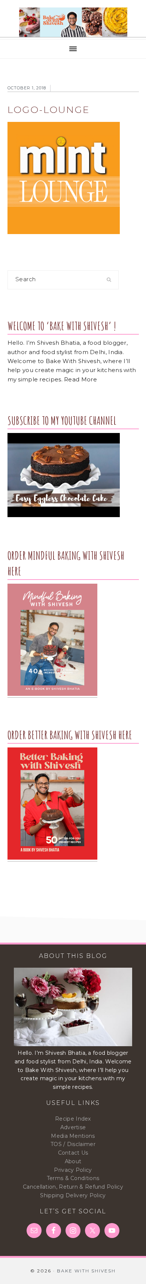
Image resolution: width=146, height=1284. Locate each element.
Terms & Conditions (73, 1178)
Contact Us (73, 1152)
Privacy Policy (73, 1170)
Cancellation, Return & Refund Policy (73, 1186)
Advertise (73, 1127)
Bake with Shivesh (73, 22)
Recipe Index (73, 1118)
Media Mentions (73, 1136)
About (73, 1161)
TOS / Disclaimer (73, 1144)
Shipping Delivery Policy (73, 1195)
